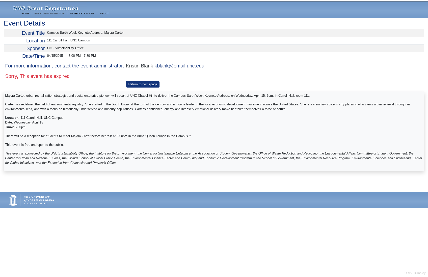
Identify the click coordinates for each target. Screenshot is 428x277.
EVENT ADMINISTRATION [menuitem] (49, 13)
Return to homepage (142, 84)
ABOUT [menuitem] (104, 13)
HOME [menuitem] (25, 13)
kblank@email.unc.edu (179, 65)
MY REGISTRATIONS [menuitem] (82, 13)
